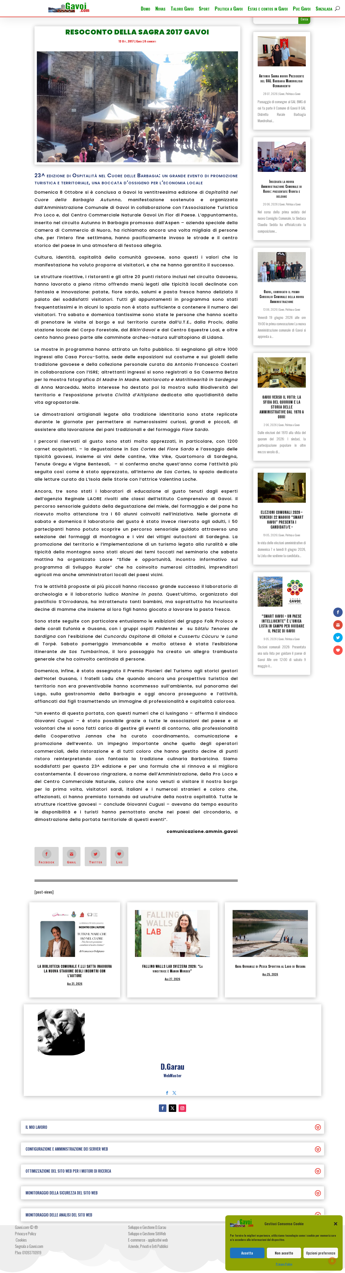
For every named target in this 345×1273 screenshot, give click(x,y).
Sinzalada (324, 9)
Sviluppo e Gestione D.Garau (147, 1227)
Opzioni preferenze (320, 1252)
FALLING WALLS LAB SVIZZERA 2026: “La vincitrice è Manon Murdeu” (172, 969)
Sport (204, 9)
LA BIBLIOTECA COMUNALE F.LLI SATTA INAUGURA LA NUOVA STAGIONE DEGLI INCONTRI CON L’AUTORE (75, 971)
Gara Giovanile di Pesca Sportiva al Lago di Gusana (270, 966)
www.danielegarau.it (172, 1082)
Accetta (247, 1252)
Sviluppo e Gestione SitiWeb (147, 1233)
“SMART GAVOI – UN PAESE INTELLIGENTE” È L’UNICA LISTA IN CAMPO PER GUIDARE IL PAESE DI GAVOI (281, 624)
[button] (335, 1223)
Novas (160, 9)
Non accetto (284, 1252)
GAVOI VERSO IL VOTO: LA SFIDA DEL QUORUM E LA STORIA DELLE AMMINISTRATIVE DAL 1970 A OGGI (282, 407)
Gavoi (139, 41)
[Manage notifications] (332, 1261)
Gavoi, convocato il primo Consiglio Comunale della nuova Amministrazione (282, 296)
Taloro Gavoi (182, 9)
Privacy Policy (284, 1264)
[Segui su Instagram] (182, 1108)
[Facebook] (167, 1093)
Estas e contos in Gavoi (268, 9)
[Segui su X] (172, 1108)
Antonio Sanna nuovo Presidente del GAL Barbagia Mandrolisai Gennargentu (281, 81)
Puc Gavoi (301, 9)
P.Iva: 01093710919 (28, 1252)
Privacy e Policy (25, 1233)
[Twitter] (174, 1093)
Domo (145, 9)
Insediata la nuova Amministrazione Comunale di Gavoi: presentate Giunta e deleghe (281, 189)
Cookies (21, 1240)
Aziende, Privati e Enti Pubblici (148, 1246)
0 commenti (150, 41)
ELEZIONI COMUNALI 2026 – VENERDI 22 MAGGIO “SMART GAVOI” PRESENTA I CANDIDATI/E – (282, 520)
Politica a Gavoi (229, 9)
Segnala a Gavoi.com (29, 1246)
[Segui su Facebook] (162, 1108)
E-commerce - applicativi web (148, 1240)
